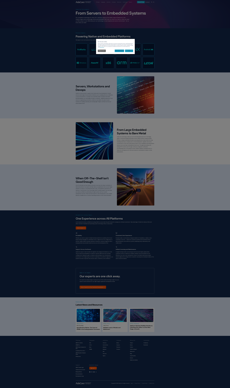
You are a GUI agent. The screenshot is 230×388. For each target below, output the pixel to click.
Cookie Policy (101, 47)
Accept (129, 50)
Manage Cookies (102, 50)
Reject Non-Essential (119, 50)
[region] (115, 46)
